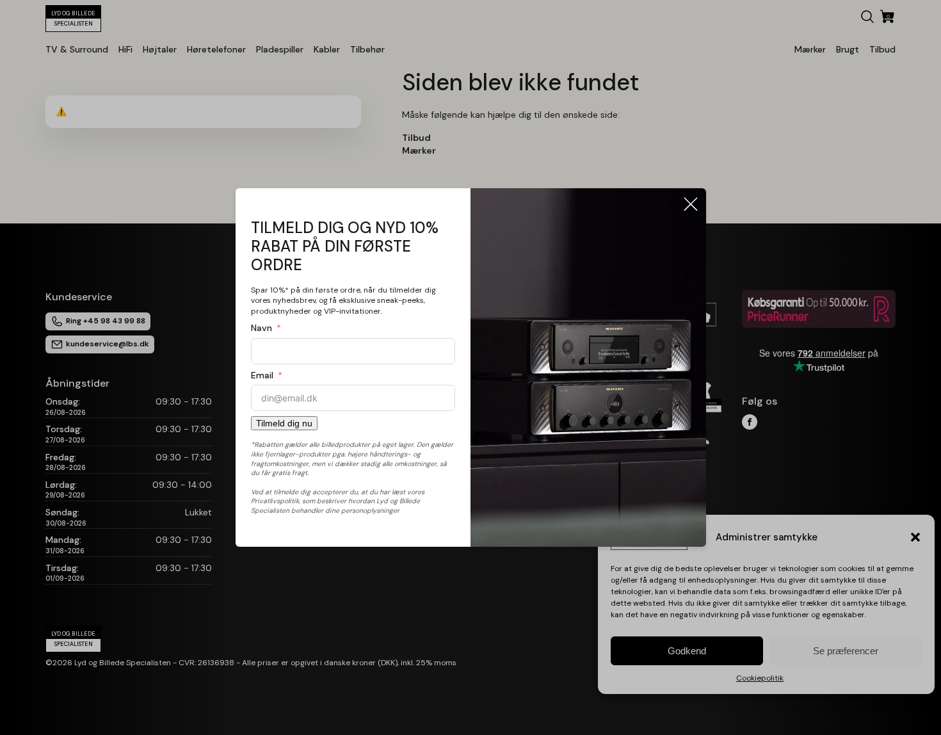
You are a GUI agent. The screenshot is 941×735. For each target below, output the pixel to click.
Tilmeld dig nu (284, 423)
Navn (261, 328)
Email (262, 375)
